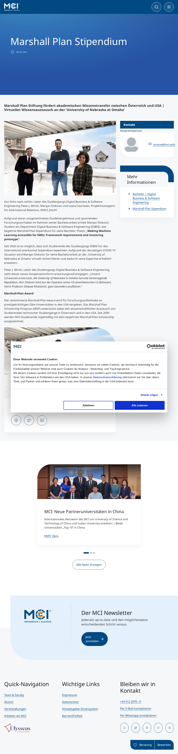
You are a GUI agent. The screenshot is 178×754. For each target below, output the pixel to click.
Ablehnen (88, 405)
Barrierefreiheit (72, 716)
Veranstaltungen (15, 709)
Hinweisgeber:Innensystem (80, 709)
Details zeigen (149, 394)
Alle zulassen (140, 405)
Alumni (8, 702)
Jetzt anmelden (92, 639)
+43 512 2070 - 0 (130, 701)
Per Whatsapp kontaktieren (138, 715)
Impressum (69, 695)
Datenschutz (70, 702)
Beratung (145, 745)
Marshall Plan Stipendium (149, 209)
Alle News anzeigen (89, 565)
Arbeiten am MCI (15, 716)
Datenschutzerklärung (107, 377)
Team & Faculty (14, 695)
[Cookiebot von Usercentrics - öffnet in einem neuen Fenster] (149, 346)
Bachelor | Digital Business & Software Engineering (146, 198)
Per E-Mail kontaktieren (135, 708)
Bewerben (164, 745)
